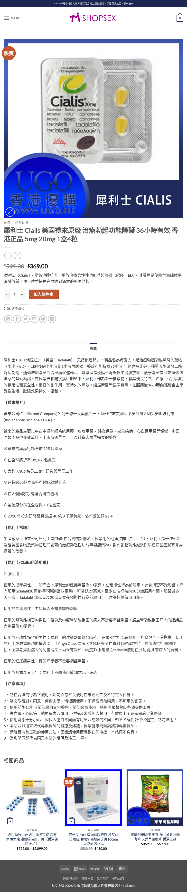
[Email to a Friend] (34, 319)
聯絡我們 (87, 878)
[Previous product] (17, 255)
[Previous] (4, 814)
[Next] (183, 814)
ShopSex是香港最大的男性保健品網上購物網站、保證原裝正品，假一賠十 (93, 3)
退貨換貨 (103, 878)
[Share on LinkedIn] (52, 319)
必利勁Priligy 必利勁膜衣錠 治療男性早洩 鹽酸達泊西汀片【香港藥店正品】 (32, 839)
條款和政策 (70, 878)
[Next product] (8, 255)
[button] (12, 18)
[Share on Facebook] (17, 319)
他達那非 (92, 360)
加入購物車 (44, 294)
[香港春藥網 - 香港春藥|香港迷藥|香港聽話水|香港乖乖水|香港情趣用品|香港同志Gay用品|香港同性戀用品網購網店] (93, 18)
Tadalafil (64, 360)
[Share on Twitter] (26, 319)
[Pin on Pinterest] (43, 319)
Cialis (20, 360)
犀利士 (91, 378)
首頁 (7, 222)
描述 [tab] (93, 348)
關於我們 (118, 878)
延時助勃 (22, 222)
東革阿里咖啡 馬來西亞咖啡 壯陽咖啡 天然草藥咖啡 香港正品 (155, 837)
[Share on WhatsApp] (8, 319)
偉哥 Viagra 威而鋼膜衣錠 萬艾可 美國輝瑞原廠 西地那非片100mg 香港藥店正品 (93, 839)
